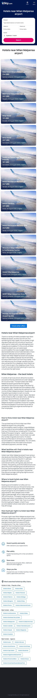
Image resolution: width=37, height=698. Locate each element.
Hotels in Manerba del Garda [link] (23, 605)
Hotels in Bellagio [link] (21, 597)
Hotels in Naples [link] (7, 593)
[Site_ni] (15, 682)
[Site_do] (32, 678)
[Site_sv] (10, 682)
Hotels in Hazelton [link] (8, 634)
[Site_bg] (15, 673)
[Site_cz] (4, 678)
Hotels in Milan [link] (19, 588)
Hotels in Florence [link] (20, 593)
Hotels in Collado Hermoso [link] (26, 621)
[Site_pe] (27, 673)
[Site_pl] (21, 673)
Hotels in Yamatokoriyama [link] (23, 626)
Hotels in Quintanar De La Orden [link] (11, 617)
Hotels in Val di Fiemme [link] (9, 646)
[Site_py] (32, 682)
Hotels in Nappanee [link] (21, 630)
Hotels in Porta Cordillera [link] (10, 659)
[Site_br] (4, 673)
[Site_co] (27, 678)
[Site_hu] (21, 678)
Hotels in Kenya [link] (24, 659)
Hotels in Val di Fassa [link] (24, 646)
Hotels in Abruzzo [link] (19, 642)
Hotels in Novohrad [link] (23, 650)
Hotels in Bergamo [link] (8, 601)
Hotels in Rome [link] (7, 588)
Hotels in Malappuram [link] (9, 621)
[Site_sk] (15, 678)
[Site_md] (10, 678)
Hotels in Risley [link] (24, 613)
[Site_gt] (21, 682)
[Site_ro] (10, 673)
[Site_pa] (4, 682)
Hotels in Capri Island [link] (8, 650)
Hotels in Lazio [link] (7, 642)
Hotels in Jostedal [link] (8, 626)
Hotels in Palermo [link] (8, 597)
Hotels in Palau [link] (21, 601)
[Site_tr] (32, 673)
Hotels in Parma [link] (7, 605)
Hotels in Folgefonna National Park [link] (12, 654)
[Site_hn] (27, 682)
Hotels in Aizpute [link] (7, 630)
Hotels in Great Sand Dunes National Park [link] (14, 663)
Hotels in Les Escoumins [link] (9, 613)
